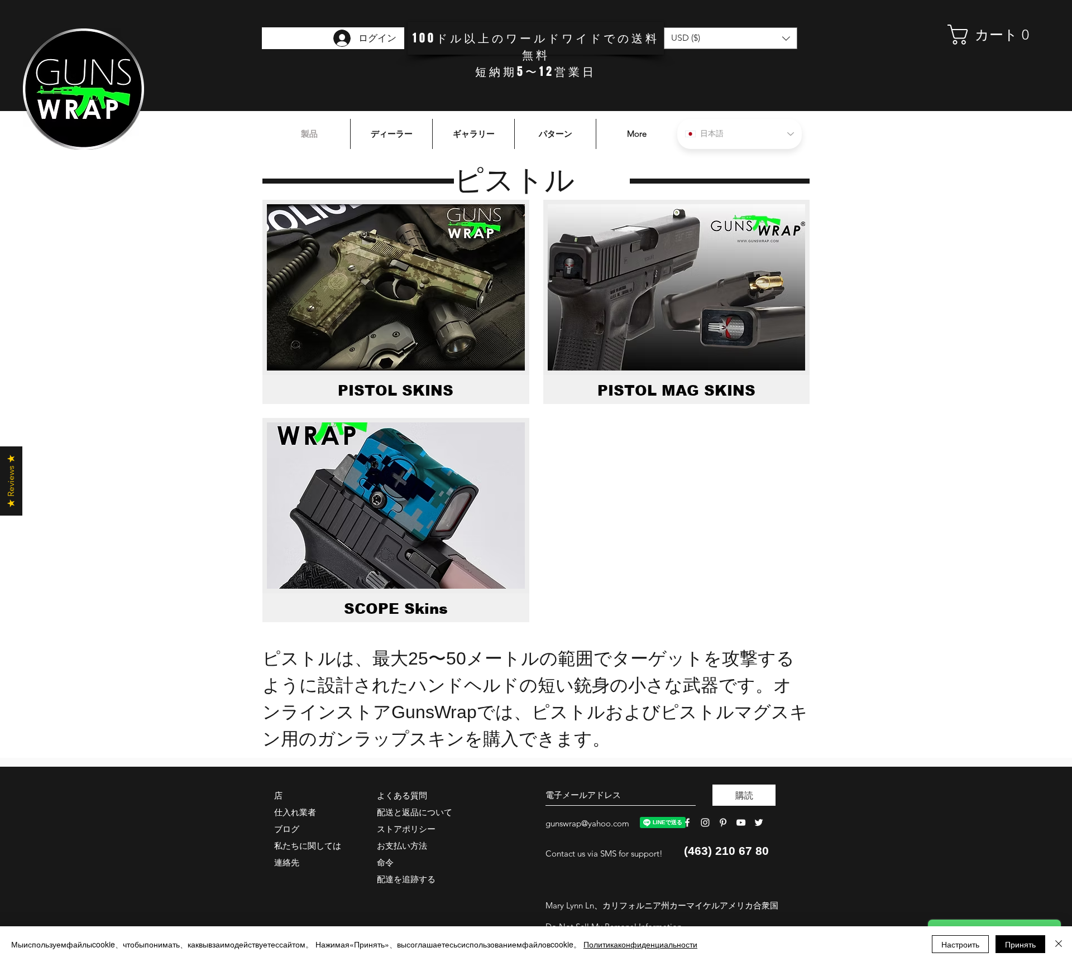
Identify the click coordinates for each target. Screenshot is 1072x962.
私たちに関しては (307, 845)
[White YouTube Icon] (740, 822)
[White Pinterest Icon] (723, 822)
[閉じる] (1058, 944)
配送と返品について (414, 812)
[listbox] (730, 38)
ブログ (286, 829)
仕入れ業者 (295, 812)
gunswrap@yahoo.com (587, 823)
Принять (1020, 944)
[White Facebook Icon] (687, 822)
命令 (385, 862)
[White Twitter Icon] (758, 822)
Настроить (960, 944)
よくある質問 (402, 795)
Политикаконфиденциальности (640, 944)
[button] (991, 35)
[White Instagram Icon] (705, 822)
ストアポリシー (406, 829)
